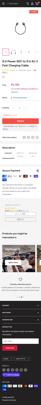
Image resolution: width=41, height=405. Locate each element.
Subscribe (10, 348)
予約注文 (20, 121)
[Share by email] (37, 137)
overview (8, 153)
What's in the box (20, 154)
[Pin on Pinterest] (28, 137)
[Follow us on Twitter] (8, 370)
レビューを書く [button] (21, 214)
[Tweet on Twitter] (32, 137)
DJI (3, 77)
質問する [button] (20, 219)
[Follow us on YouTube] (21, 370)
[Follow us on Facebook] (3, 370)
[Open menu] (3, 4)
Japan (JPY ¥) (20, 359)
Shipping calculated (28, 89)
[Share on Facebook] (24, 137)
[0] (36, 3)
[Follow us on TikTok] (25, 370)
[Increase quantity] (25, 107)
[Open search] (28, 3)
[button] (7, 70)
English (6, 359)
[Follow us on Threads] (12, 370)
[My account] (32, 3)
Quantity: (6, 108)
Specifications (33, 154)
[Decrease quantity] (13, 107)
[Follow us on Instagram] (16, 370)
